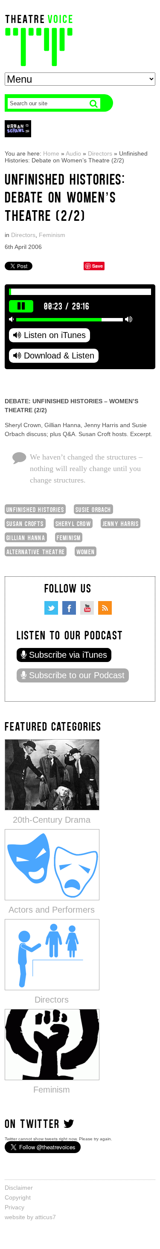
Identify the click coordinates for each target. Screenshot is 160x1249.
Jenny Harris (120, 523)
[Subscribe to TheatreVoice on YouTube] (87, 608)
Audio (73, 153)
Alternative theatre (35, 551)
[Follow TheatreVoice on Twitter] (51, 608)
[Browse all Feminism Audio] (52, 1044)
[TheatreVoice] (39, 39)
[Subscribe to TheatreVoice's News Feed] (105, 608)
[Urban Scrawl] (18, 128)
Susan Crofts (25, 523)
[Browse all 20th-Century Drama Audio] (52, 774)
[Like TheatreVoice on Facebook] (69, 608)
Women (85, 551)
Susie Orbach (93, 509)
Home (51, 153)
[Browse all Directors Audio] (52, 954)
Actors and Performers (52, 909)
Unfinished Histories (35, 509)
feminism (69, 537)
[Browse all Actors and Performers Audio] (52, 864)
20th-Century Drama (51, 819)
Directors (100, 153)
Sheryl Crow (73, 523)
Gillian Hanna (25, 537)
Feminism (52, 234)
